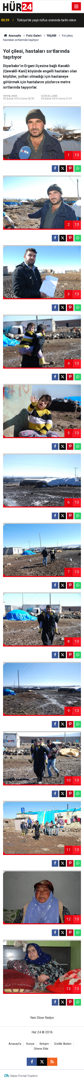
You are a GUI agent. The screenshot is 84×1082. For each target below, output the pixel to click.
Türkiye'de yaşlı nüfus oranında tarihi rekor (46, 20)
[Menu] (76, 6)
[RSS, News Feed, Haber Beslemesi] (52, 1062)
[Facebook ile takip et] (32, 1062)
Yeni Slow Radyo (42, 1018)
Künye (30, 1044)
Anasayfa (14, 35)
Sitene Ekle (41, 1049)
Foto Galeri (33, 35)
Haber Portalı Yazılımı (24, 1076)
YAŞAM (51, 35)
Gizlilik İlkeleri (62, 1044)
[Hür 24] (17, 6)
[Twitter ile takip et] (42, 1062)
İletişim (44, 1044)
